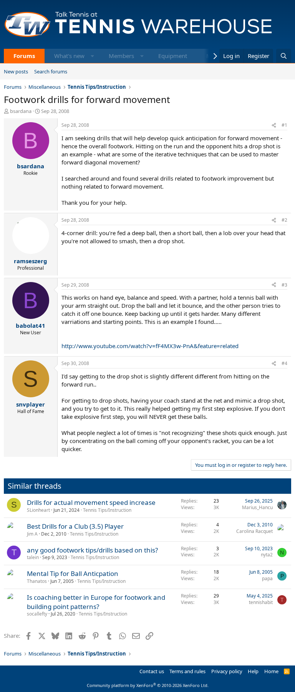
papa (267, 578)
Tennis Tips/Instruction (107, 510)
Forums (24, 56)
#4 (284, 363)
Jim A (32, 534)
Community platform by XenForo (148, 685)
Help (253, 671)
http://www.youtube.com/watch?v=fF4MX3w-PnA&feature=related (150, 346)
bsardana (20, 111)
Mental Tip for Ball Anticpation (72, 573)
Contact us (151, 671)
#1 (284, 125)
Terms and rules (187, 671)
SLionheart (38, 510)
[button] (92, 56)
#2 (284, 220)
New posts (16, 71)
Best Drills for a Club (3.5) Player (75, 526)
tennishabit (261, 602)
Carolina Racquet (254, 531)
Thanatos (37, 581)
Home (271, 671)
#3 (284, 285)
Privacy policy (226, 671)
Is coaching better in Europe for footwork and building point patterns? (96, 602)
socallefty (37, 614)
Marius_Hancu (257, 507)
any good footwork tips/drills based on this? (92, 550)
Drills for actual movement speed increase (91, 502)
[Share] (274, 125)
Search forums (50, 71)
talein (33, 557)
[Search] (283, 56)
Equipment (172, 56)
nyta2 (267, 554)
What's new (69, 56)
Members (121, 56)
